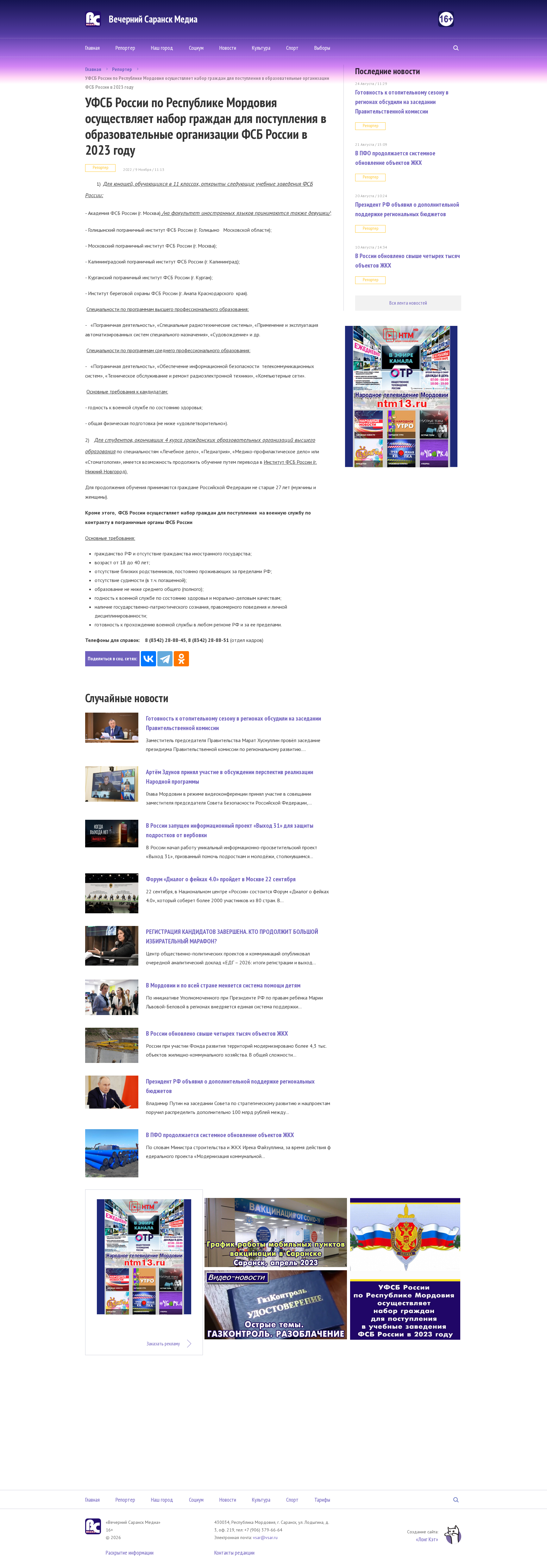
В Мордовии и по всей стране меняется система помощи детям (223, 985)
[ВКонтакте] (148, 658)
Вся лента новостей (408, 303)
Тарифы (322, 1499)
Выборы (322, 47)
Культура (261, 47)
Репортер (125, 47)
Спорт (292, 47)
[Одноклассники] (181, 658)
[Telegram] (165, 658)
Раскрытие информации (130, 1552)
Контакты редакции (234, 1552)
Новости (227, 47)
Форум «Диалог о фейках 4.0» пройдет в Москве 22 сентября (221, 879)
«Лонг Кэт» (427, 1539)
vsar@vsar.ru (265, 1537)
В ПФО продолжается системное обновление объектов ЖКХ (220, 1135)
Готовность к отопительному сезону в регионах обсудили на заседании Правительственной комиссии (402, 101)
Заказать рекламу (163, 1343)
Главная (92, 47)
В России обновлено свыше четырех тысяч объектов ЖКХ (217, 1033)
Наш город (162, 47)
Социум (196, 47)
